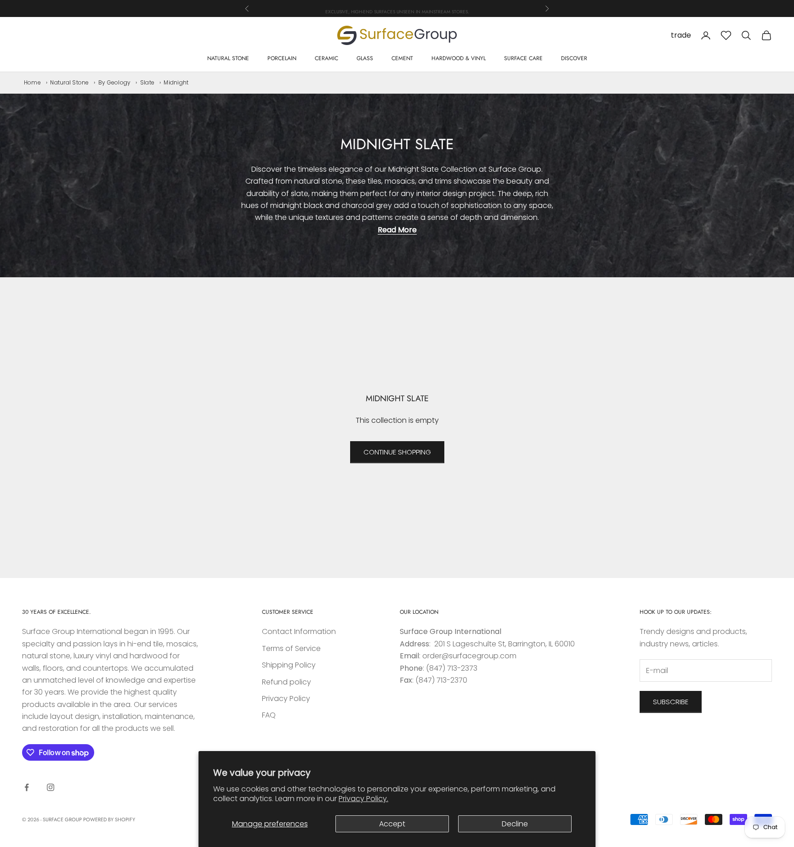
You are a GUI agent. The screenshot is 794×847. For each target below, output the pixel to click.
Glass (365, 58)
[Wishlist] (726, 35)
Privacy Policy (286, 698)
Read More (397, 229)
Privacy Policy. (363, 798)
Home (32, 82)
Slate (147, 82)
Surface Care (523, 58)
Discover (574, 58)
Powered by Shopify (109, 819)
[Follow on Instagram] (50, 787)
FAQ (269, 715)
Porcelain (281, 58)
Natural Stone (228, 58)
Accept (392, 824)
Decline (515, 824)
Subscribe (670, 702)
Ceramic (326, 58)
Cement (402, 58)
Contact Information (299, 631)
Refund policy (286, 682)
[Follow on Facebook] (26, 787)
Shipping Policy (289, 665)
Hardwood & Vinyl (458, 58)
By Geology (114, 82)
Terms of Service (291, 648)
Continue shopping (397, 452)
